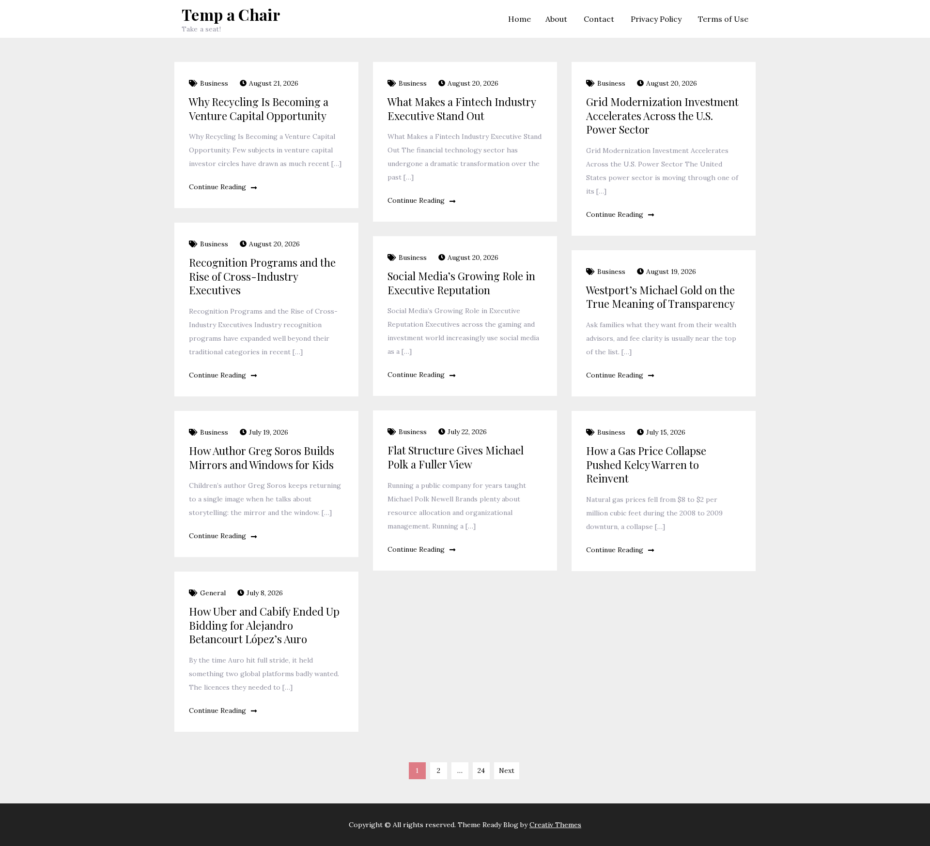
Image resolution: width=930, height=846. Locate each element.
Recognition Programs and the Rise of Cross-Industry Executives (262, 276)
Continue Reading (217, 186)
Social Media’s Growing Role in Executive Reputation (461, 283)
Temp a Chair (231, 14)
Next (506, 770)
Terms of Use (723, 19)
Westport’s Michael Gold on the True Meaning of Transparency (660, 297)
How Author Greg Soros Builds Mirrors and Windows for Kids (261, 457)
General (213, 593)
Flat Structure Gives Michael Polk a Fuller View (456, 457)
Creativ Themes (555, 824)
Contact (599, 19)
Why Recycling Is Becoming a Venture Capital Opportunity (258, 108)
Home (519, 19)
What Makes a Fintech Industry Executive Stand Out (462, 108)
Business (214, 83)
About (556, 19)
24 (481, 770)
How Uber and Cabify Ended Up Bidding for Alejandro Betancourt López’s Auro (264, 625)
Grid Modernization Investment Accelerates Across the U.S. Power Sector (662, 115)
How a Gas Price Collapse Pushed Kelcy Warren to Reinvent (646, 464)
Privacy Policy (656, 19)
